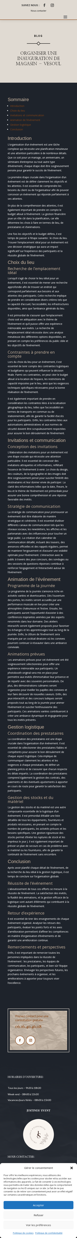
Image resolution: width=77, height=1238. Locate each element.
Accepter (38, 1205)
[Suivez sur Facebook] (44, 5)
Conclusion (16, 129)
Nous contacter (38, 10)
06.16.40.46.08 (28, 1026)
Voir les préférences (38, 1225)
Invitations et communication (27, 115)
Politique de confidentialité (48, 1233)
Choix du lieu (17, 110)
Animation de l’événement (25, 120)
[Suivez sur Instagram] (52, 5)
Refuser (39, 1215)
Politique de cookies (23, 1233)
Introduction (17, 106)
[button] (71, 1168)
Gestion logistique (20, 124)
